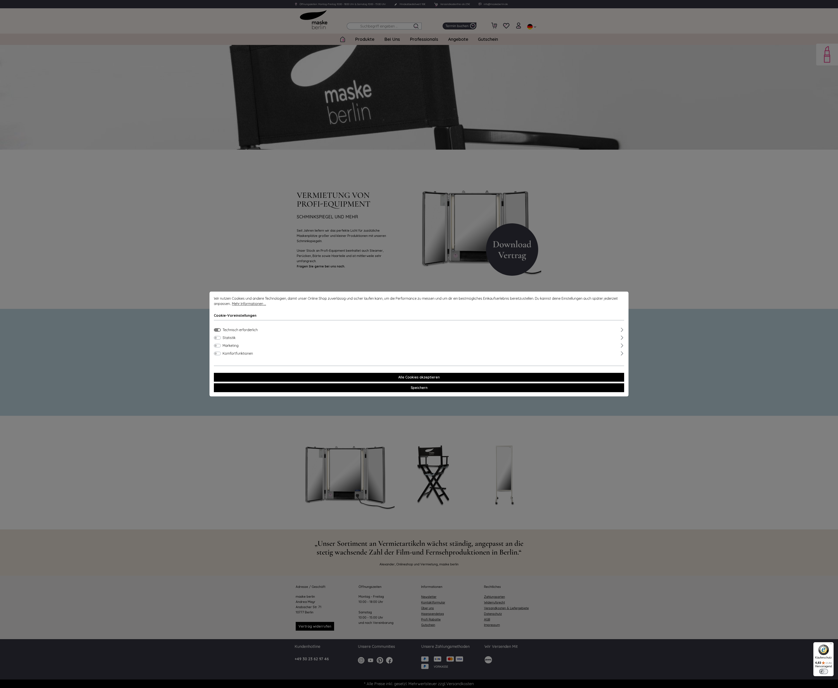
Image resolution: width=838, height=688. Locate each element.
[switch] (217, 338)
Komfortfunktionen (238, 353)
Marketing (231, 346)
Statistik (229, 338)
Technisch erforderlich (240, 330)
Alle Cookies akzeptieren (419, 377)
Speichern (419, 388)
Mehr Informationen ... (249, 303)
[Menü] (831, 644)
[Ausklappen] (622, 329)
